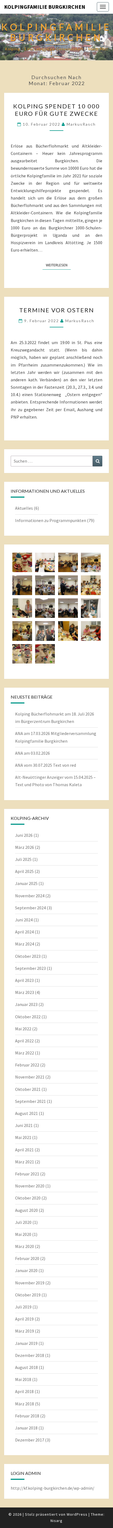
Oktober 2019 (28, 1295)
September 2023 (30, 968)
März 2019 (24, 1331)
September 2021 (30, 1101)
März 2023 (24, 992)
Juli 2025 (23, 859)
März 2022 (24, 1053)
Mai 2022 (23, 1028)
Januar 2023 (26, 1004)
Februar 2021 (27, 1174)
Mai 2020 (23, 1234)
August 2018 (26, 1367)
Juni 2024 (24, 919)
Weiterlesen (58, 264)
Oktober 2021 (28, 1089)
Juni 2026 (24, 835)
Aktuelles (24, 508)
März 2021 (24, 1161)
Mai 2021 (23, 1137)
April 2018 (24, 1391)
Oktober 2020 (28, 1198)
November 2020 (29, 1186)
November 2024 (29, 895)
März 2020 (24, 1246)
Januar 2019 (26, 1343)
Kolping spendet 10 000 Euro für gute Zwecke (56, 109)
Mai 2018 (23, 1379)
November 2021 (29, 1077)
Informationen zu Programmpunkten (50, 520)
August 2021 (26, 1113)
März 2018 (24, 1403)
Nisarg (56, 1520)
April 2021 (24, 1149)
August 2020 (26, 1210)
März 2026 (24, 847)
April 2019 (24, 1319)
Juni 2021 (24, 1125)
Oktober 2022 (28, 1016)
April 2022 (24, 1040)
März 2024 (24, 944)
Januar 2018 (26, 1428)
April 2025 (24, 871)
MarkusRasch (81, 124)
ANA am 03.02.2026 (32, 753)
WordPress (77, 1514)
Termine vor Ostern (56, 310)
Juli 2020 (23, 1222)
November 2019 (29, 1282)
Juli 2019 (23, 1307)
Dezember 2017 (29, 1440)
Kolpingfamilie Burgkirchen (44, 6)
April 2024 (24, 932)
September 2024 (30, 907)
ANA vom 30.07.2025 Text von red (45, 765)
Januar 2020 (26, 1270)
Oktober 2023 (28, 956)
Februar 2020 (27, 1258)
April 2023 (24, 980)
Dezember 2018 (29, 1355)
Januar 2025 (26, 883)
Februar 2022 (27, 1065)
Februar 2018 (27, 1416)
